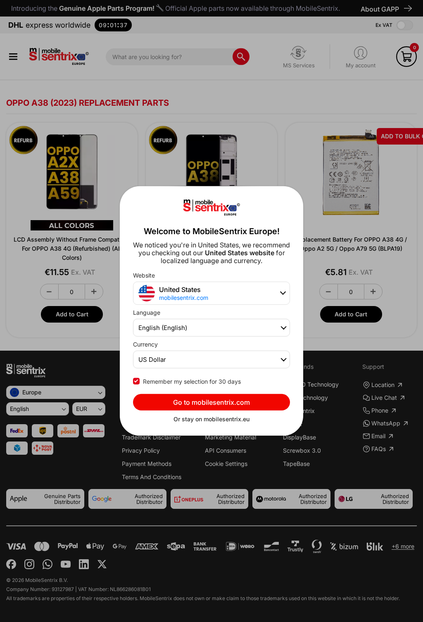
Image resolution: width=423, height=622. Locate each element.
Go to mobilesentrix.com (211, 402)
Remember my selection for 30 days (192, 381)
